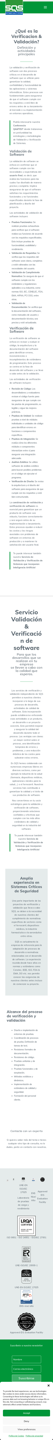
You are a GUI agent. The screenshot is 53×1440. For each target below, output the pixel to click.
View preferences (26, 1429)
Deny (26, 1421)
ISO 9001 (11, 1237)
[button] (48, 1385)
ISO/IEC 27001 (39, 1237)
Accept (26, 1413)
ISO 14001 (24, 1237)
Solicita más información (27, 1157)
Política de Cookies (16, 1436)
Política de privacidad (34, 1436)
